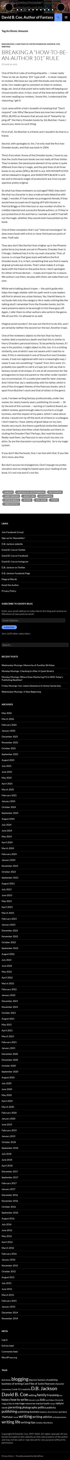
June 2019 (7, 1124)
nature (60, 1403)
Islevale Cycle (34, 1400)
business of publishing (48, 1380)
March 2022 (8, 983)
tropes (54, 500)
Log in (5, 1339)
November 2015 (10, 1265)
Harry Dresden (11, 496)
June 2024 (7, 830)
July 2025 (6, 766)
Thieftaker (7, 1416)
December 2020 (10, 1054)
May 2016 (7, 1236)
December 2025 (10, 736)
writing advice (42, 1417)
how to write (19, 1399)
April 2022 (7, 977)
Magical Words (9, 579)
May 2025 (7, 777)
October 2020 (9, 1065)
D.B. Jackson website (12, 544)
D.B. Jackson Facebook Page (16, 573)
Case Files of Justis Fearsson (30, 44)
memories (30, 1403)
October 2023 (9, 871)
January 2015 (8, 1306)
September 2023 (10, 877)
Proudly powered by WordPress (29, 1456)
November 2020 (10, 1059)
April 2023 (7, 907)
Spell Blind (41, 500)
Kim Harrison (45, 496)
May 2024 (7, 836)
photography (29, 1407)
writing (25, 1416)
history (6, 1399)
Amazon (8, 492)
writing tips (28, 1422)
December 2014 (10, 1312)
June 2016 (7, 1230)
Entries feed (8, 1345)
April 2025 (7, 783)
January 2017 (8, 1189)
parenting (14, 1407)
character (59, 1383)
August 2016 (8, 1218)
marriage (20, 1403)
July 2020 (6, 1083)
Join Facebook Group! (13, 532)
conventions (6, 1389)
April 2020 (7, 1101)
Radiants (43, 1412)
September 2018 (10, 1148)
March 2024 (8, 848)
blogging (19, 1379)
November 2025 (10, 742)
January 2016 (8, 1259)
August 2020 (8, 1077)
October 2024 (9, 807)
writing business (59, 1417)
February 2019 (9, 1130)
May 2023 (7, 901)
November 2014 (10, 1318)
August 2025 (8, 760)
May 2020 (7, 1095)
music (52, 1404)
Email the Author (10, 585)
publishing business (29, 1411)
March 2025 (8, 789)
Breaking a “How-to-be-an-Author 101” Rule (35, 55)
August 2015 (8, 1277)
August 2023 (8, 883)
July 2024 (6, 824)
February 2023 (9, 918)
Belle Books (6, 1380)
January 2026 (8, 730)
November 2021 (10, 1006)
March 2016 (8, 1247)
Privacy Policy (9, 591)
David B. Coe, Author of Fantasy (27, 17)
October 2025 (9, 748)
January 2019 (8, 1136)
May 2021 (7, 1024)
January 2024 (8, 860)
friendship (53, 1395)
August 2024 (8, 818)
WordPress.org (9, 1357)
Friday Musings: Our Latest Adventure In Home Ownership (31, 685)
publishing (9, 1411)
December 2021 (10, 1001)
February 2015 (9, 1300)
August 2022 (8, 954)
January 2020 (8, 1118)
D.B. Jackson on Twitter (13, 567)
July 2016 (6, 1224)
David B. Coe (53, 44)
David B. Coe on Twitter (14, 549)
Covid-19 (16, 1389)
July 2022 (6, 959)
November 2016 (10, 1200)
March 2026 (8, 719)
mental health (43, 1403)
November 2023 (10, 865)
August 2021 (8, 1018)
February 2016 (9, 1253)
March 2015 (8, 1294)
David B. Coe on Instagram (15, 561)
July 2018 (6, 1153)
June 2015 (7, 1289)
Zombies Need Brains (44, 1423)
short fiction (53, 1412)
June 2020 (7, 1089)
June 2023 (7, 895)
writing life (11, 1421)
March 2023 (8, 912)
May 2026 (7, 713)
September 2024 (10, 813)
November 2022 (10, 936)
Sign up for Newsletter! (13, 538)
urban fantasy (11, 504)
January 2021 (8, 1048)
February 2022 (9, 989)
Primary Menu (66, 17)
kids (42, 1399)
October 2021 (9, 1012)
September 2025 (10, 754)
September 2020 (10, 1071)
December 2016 (10, 1195)
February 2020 (9, 1112)
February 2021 (9, 1042)
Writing (6, 46)
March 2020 (8, 1106)
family (42, 1395)
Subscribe (9, 627)
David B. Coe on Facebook (15, 555)
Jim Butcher (29, 496)
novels (5, 1407)
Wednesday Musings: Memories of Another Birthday (28, 665)
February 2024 (9, 854)
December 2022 (10, 930)
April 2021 (7, 1030)
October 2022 (9, 942)
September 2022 (10, 948)
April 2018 (7, 1165)
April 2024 (7, 842)
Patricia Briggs (11, 500)
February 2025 (9, 795)
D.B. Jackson (44, 1388)
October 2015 (9, 1271)
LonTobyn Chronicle (54, 1400)
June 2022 (7, 965)
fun (61, 1395)
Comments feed (10, 1351)
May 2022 (7, 971)
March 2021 (8, 1036)
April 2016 (7, 1242)
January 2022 (8, 995)
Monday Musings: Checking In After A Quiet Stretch (28, 671)
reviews (27, 500)
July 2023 (6, 889)
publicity (51, 1407)
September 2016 (10, 1212)
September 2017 (10, 1177)
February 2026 (9, 724)
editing (32, 1395)
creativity (26, 1389)
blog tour (33, 1380)
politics (42, 1407)
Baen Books (8, 44)
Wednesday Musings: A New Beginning (21, 691)
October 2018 (9, 1142)
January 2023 (8, 924)
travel (16, 1417)
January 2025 (8, 801)
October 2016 (9, 1206)
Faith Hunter (55, 492)
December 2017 (10, 1171)
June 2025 (7, 771)
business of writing (12, 1383)
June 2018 (7, 1159)
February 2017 (9, 1183)
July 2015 (6, 1283)
